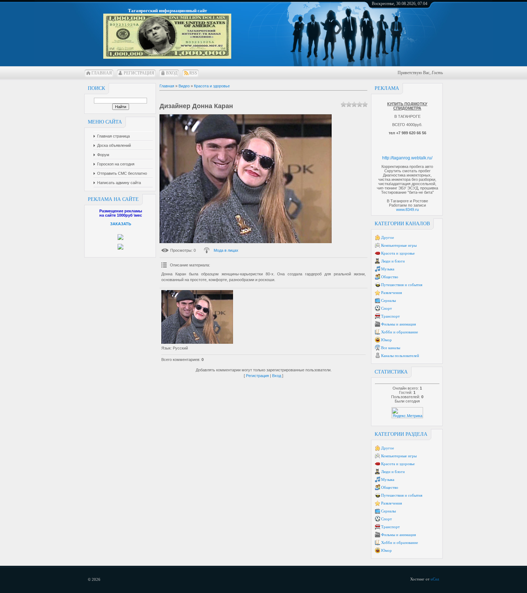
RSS (193, 73)
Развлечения (391, 292)
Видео (184, 86)
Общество (389, 277)
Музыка (387, 269)
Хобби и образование (399, 332)
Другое (387, 237)
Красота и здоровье (398, 253)
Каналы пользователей (400, 355)
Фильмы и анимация (398, 324)
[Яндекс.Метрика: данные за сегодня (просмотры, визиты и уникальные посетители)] (407, 412)
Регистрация (139, 73)
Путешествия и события (401, 285)
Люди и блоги (393, 261)
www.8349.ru (407, 209)
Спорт (386, 308)
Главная (101, 73)
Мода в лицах (226, 250)
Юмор (386, 340)
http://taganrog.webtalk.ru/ (407, 157)
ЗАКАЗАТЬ (120, 224)
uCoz (435, 579)
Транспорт (390, 316)
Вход (171, 73)
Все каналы (390, 348)
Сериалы (388, 300)
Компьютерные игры (399, 245)
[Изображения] (197, 317)
